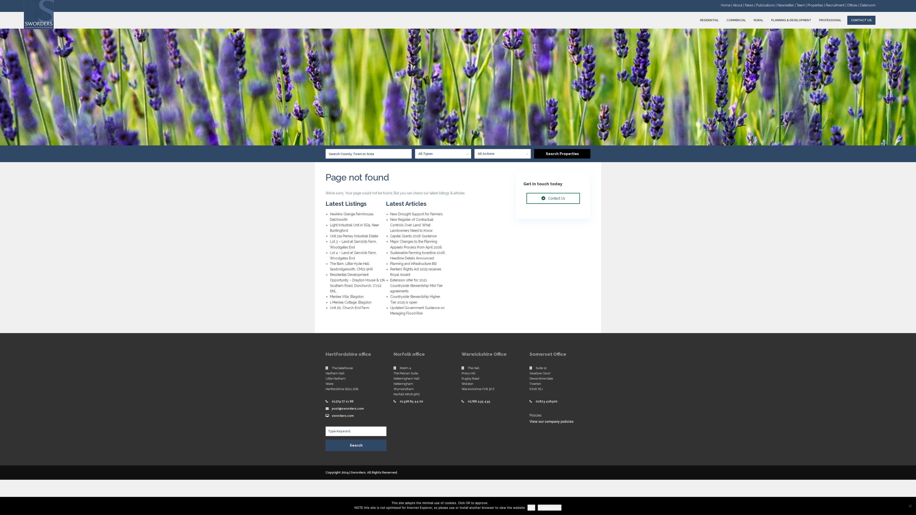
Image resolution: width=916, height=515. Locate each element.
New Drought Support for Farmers (416, 214)
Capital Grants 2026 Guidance (413, 236)
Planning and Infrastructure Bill (413, 264)
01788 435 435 (479, 401)
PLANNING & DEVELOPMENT (791, 20)
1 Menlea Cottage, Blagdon (350, 302)
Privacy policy (550, 508)
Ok (531, 508)
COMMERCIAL (736, 20)
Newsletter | (786, 5)
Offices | (853, 5)
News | (750, 5)
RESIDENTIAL (709, 20)
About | (739, 5)
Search (356, 445)
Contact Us (861, 20)
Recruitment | (836, 5)
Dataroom (867, 5)
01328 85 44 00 (411, 401)
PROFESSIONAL (830, 20)
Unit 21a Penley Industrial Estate (354, 236)
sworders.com (343, 415)
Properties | (816, 5)
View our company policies (551, 421)
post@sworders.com (348, 408)
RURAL (758, 20)
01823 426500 (546, 401)
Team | (801, 5)
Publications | (766, 5)
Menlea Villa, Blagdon (347, 297)
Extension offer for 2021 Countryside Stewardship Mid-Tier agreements (416, 285)
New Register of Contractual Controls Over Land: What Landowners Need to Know (411, 225)
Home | (727, 5)
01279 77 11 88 (343, 401)
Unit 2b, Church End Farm (349, 308)
